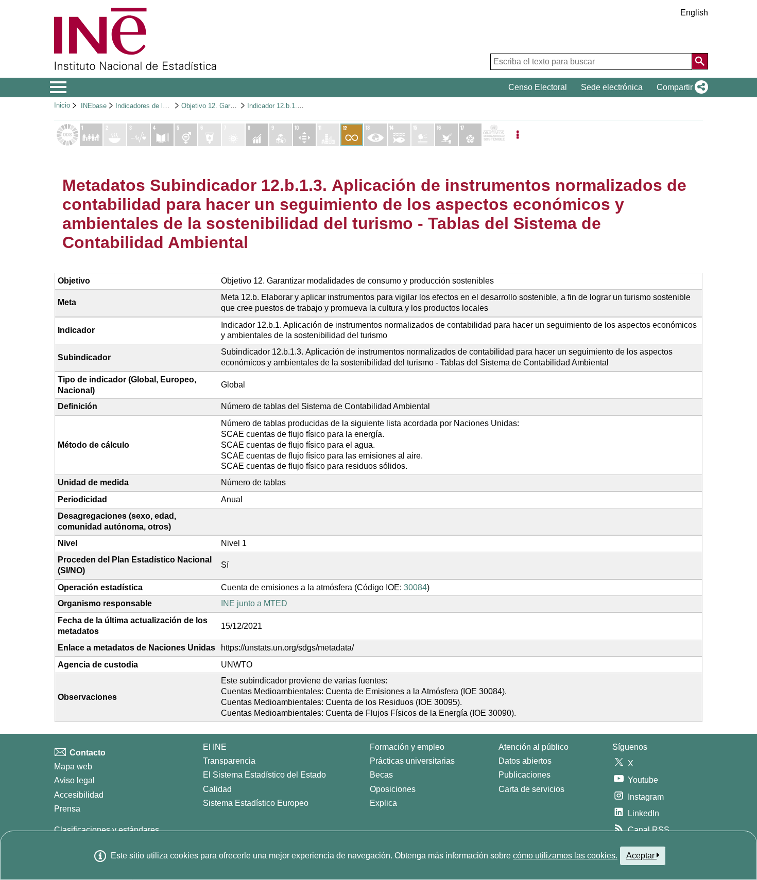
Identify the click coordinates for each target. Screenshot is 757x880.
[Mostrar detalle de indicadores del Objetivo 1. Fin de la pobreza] (91, 135)
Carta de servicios (531, 789)
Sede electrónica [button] (612, 87)
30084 (415, 587)
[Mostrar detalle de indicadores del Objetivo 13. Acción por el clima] (375, 135)
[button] (680, 87)
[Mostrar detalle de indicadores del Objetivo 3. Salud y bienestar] (138, 135)
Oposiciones (393, 789)
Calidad (217, 789)
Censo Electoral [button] (537, 87)
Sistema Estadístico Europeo (255, 803)
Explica (383, 803)
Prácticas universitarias (412, 760)
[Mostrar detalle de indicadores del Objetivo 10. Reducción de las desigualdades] (304, 135)
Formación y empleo (407, 747)
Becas (381, 774)
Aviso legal (74, 780)
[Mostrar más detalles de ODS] (494, 135)
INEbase (94, 106)
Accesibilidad (79, 794)
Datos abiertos (525, 760)
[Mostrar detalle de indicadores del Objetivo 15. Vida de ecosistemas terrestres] (422, 135)
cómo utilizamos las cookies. (565, 855)
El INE (215, 747)
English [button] (694, 12)
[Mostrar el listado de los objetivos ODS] (67, 135)
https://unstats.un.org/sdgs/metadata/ (287, 647)
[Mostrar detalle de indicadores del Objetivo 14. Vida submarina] (399, 135)
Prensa (67, 808)
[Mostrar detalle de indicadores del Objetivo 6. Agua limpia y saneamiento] (209, 135)
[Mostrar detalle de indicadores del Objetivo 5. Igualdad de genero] (186, 135)
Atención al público (533, 747)
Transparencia (229, 760)
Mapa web (73, 766)
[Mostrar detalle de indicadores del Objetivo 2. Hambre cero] (115, 135)
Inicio (62, 105)
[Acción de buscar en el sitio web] (700, 61)
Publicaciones (524, 774)
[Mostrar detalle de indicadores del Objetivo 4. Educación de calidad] (162, 135)
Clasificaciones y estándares (106, 829)
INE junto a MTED (254, 603)
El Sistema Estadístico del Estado (264, 774)
